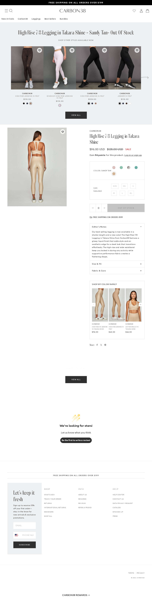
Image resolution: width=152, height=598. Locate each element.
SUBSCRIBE (24, 545)
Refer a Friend (85, 508)
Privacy (141, 573)
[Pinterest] (105, 345)
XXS (115, 186)
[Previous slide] (7, 76)
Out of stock (126, 208)
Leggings (36, 19)
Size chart (98, 191)
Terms (131, 573)
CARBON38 (95, 131)
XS (124, 186)
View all (76, 115)
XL (131, 193)
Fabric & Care (99, 271)
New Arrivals (7, 19)
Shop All (48, 516)
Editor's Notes (99, 227)
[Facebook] (97, 345)
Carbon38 (23, 19)
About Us (82, 495)
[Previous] (94, 304)
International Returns (55, 508)
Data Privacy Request (123, 503)
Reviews (82, 503)
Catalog (117, 508)
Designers (48, 512)
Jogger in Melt (125, 96)
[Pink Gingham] (60, 105)
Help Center (118, 495)
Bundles (64, 19)
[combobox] (16, 535)
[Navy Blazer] (27, 103)
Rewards (82, 499)
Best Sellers (50, 19)
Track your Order (52, 499)
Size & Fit (97, 264)
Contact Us (118, 499)
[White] (130, 103)
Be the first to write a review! (76, 440)
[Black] (24, 103)
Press (115, 516)
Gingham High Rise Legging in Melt (60, 97)
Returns (48, 503)
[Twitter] (101, 345)
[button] (76, 595)
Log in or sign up (133, 155)
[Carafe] (127, 103)
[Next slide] (144, 76)
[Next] (140, 304)
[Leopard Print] (31, 103)
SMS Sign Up (118, 512)
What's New (49, 495)
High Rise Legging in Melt (27, 96)
